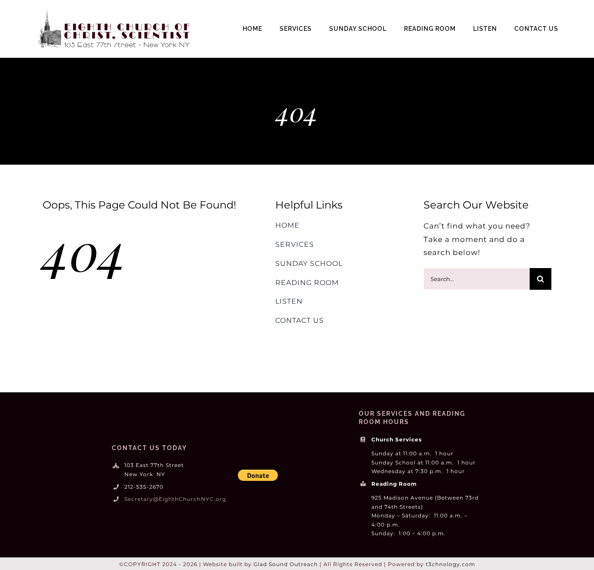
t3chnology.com (450, 564)
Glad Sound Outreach (286, 564)
